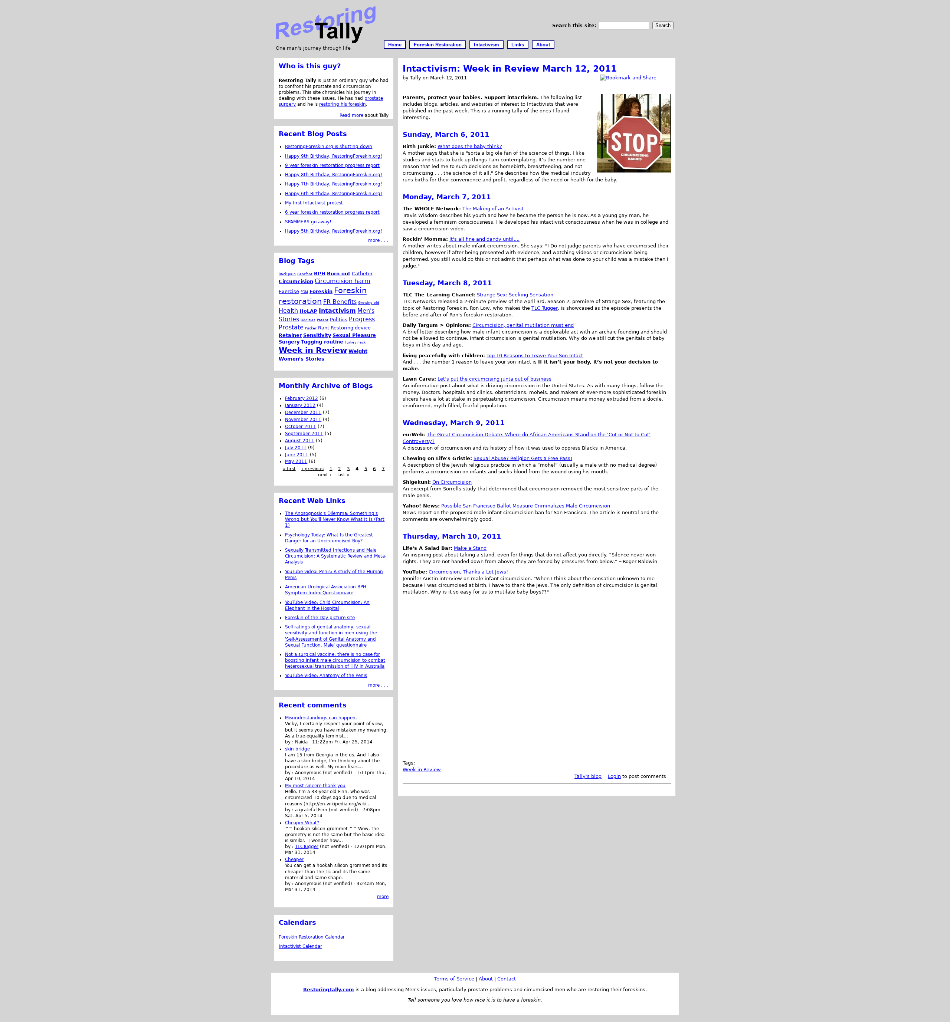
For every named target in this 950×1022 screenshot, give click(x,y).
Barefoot (304, 274)
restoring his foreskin (342, 104)
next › (324, 474)
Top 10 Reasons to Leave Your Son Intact (535, 355)
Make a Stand (470, 548)
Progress (362, 319)
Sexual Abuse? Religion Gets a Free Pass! (523, 458)
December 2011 (303, 412)
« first (289, 468)
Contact (506, 979)
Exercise (289, 291)
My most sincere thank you (315, 785)
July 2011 (296, 447)
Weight (357, 351)
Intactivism (486, 44)
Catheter (362, 273)
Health (288, 310)
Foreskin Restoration (438, 44)
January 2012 (300, 405)
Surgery (289, 342)
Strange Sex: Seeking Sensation (515, 295)
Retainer (290, 335)
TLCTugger (306, 846)
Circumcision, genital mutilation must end (523, 325)
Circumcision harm (342, 281)
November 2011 (303, 419)
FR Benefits (340, 301)
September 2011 (304, 433)
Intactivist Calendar (300, 946)
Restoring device (351, 328)
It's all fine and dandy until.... (484, 239)
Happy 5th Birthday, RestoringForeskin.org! (333, 231)
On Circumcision (452, 482)
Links (517, 44)
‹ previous (312, 468)
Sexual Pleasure (354, 335)
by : (290, 742)
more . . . (378, 240)
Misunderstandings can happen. (321, 717)
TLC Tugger (544, 308)
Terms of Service (454, 979)
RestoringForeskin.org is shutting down (328, 146)
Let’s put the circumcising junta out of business (494, 379)
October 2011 (300, 426)
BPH (319, 273)
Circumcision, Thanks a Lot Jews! (468, 572)
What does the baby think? (470, 146)
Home (395, 44)
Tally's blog (588, 776)
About (543, 44)
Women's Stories (301, 359)
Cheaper (294, 859)
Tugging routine (322, 342)
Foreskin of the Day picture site (320, 617)
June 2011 (296, 454)
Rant (323, 328)
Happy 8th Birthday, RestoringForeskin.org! (333, 174)
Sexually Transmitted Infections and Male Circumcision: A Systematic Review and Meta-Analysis (335, 556)
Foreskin (320, 291)
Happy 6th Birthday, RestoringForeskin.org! (333, 193)
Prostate (291, 327)
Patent (322, 320)
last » (343, 474)
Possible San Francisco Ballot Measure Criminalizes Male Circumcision (525, 506)
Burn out (338, 273)
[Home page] (326, 41)
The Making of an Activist (493, 208)
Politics (338, 319)
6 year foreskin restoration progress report (332, 212)
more (383, 896)
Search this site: (575, 25)
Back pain (287, 274)
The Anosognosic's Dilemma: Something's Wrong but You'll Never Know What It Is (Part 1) (334, 519)
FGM (304, 292)
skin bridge (297, 749)
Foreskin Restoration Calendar (312, 937)
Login (614, 776)
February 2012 (301, 398)
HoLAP (308, 311)
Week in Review (422, 769)
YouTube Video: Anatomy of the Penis (326, 675)
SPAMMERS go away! (308, 221)
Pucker (311, 328)
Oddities (308, 320)
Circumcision (296, 281)
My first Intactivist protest (314, 203)
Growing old (368, 302)
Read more (351, 115)
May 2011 (296, 461)
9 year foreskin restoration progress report (332, 165)
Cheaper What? (302, 822)
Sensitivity (317, 335)
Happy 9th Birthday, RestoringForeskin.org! (333, 156)
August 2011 (299, 440)
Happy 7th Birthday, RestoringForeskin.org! (333, 184)
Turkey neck (355, 342)
